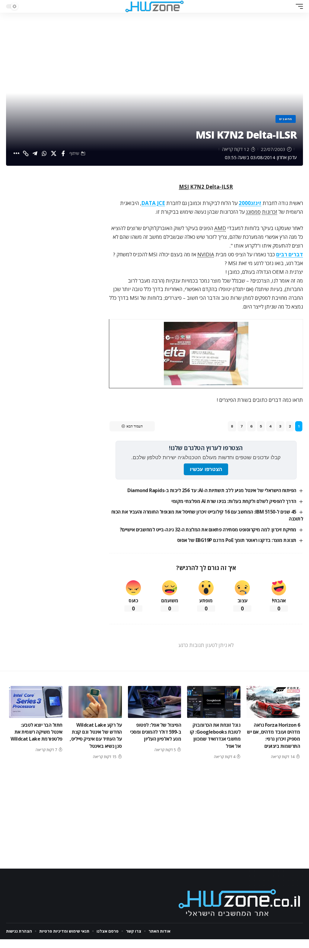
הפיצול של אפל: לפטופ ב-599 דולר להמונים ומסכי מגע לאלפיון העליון (155, 732)
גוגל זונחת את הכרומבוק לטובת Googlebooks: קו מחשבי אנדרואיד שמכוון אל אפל (215, 735)
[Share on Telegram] (35, 153)
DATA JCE (153, 203)
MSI (184, 186)
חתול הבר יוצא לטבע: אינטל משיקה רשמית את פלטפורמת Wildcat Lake (36, 732)
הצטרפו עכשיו (206, 469)
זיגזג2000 (250, 203)
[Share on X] (53, 153)
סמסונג (253, 211)
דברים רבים (289, 254)
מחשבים (285, 119)
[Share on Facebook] (63, 153)
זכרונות (269, 211)
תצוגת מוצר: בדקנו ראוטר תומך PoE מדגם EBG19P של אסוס (236, 540)
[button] (298, 6)
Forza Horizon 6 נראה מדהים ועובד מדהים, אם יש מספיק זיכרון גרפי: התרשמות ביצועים (273, 735)
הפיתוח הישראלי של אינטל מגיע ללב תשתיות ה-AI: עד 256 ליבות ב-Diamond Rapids (211, 490)
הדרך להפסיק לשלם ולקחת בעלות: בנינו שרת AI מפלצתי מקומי (233, 501)
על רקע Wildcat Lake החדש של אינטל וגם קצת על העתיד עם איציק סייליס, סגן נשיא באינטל (96, 735)
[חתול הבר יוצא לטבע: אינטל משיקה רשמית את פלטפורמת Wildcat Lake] (35, 702)
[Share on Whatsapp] (44, 153)
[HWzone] (154, 6)
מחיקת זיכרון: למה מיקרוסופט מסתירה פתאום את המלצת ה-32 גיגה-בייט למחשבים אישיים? (208, 529)
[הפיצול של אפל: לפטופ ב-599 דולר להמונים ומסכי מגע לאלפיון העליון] (154, 702)
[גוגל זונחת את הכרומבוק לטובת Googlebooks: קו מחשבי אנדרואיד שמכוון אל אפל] (214, 702)
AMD (220, 228)
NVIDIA (205, 254)
